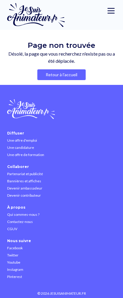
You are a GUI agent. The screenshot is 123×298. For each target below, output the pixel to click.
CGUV (12, 229)
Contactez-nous (20, 221)
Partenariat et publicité (25, 174)
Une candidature (20, 147)
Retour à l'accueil (61, 74)
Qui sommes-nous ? (23, 214)
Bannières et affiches (24, 181)
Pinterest (14, 276)
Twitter (13, 255)
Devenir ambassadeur (24, 188)
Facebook (15, 248)
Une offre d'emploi (22, 140)
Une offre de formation (25, 154)
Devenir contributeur (24, 195)
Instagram (15, 269)
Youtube (13, 262)
